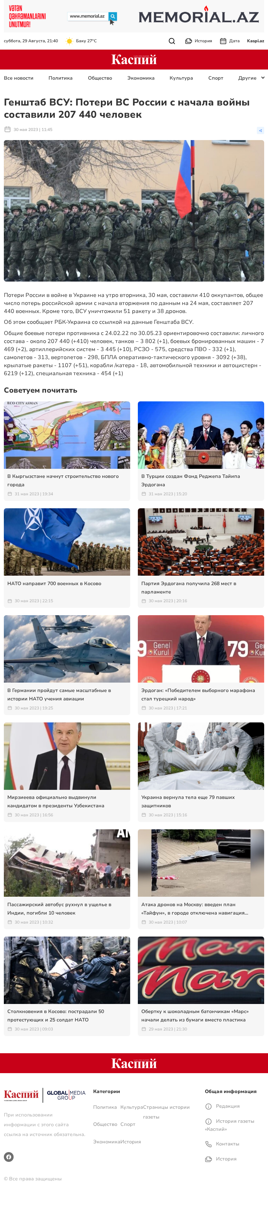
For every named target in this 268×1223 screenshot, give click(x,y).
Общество (100, 78)
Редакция (227, 1106)
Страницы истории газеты (166, 1112)
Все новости (19, 78)
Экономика (141, 78)
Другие (247, 78)
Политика (61, 78)
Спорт (215, 78)
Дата (234, 41)
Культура (181, 78)
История (203, 41)
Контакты (227, 1144)
